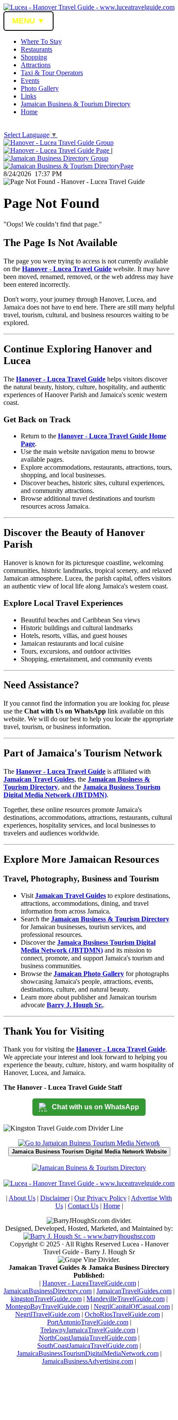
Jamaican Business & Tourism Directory (75, 104)
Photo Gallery (40, 88)
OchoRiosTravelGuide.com (122, 1314)
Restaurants (36, 49)
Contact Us (83, 1206)
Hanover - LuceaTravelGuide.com (89, 1283)
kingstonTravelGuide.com (46, 1298)
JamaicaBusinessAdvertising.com (87, 1361)
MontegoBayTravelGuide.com (47, 1306)
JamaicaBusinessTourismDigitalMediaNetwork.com (88, 1353)
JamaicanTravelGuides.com (134, 1291)
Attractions (36, 65)
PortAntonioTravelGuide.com (87, 1322)
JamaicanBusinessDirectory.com (47, 1291)
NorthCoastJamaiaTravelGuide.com (88, 1337)
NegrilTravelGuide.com (47, 1314)
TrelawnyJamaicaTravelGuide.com (87, 1330)
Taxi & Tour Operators (52, 72)
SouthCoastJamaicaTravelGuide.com (87, 1345)
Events (30, 80)
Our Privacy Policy (100, 1198)
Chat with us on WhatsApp (95, 1107)
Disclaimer (55, 1198)
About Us (22, 1198)
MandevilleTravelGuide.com (125, 1298)
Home (29, 111)
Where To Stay (41, 41)
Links (28, 96)
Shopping (34, 57)
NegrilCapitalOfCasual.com (132, 1306)
